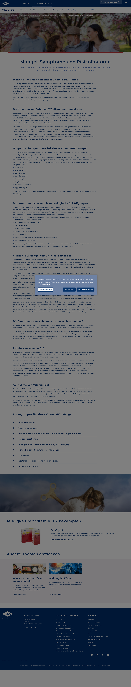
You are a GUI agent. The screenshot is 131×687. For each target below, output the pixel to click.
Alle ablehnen (69, 289)
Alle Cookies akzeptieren (85, 289)
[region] (66, 285)
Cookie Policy (46, 284)
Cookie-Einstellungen (45, 289)
